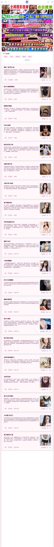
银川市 (29, 56)
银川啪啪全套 (8, 202)
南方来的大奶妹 (8, 338)
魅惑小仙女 (7, 241)
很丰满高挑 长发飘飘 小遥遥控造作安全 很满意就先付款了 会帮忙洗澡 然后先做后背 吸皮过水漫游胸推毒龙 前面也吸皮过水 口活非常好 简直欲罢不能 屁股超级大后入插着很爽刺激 (21, 303)
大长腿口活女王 (8, 415)
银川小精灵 (7, 318)
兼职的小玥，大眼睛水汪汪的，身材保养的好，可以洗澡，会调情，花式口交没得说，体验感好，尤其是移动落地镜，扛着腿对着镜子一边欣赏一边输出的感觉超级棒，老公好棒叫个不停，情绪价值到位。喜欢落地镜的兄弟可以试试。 (21, 361)
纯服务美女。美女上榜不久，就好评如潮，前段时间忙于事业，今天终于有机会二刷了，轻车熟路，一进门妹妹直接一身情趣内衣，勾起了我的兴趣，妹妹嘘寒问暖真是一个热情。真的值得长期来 (21, 110)
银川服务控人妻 (8, 434)
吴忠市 (5, 56)
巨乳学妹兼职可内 (9, 222)
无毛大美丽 (7, 125)
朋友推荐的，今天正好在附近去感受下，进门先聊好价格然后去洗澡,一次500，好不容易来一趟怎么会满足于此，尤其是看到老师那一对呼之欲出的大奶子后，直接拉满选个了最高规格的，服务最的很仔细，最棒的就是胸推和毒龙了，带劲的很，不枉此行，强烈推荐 (21, 400)
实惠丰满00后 (8, 164)
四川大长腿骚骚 (8, 280)
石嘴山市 (18, 56)
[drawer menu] (2, 2)
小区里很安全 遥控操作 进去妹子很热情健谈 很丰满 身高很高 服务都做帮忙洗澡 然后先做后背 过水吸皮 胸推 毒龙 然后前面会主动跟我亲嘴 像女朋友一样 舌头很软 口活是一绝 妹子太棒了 (21, 284)
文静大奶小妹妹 (8, 183)
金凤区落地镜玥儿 (9, 357)
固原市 (24, 56)
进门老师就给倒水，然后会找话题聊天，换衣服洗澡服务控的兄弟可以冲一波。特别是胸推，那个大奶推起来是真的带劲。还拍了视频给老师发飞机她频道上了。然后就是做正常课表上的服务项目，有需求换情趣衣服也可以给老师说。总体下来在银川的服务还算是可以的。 (21, 342)
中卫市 (11, 56)
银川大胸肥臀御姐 (9, 86)
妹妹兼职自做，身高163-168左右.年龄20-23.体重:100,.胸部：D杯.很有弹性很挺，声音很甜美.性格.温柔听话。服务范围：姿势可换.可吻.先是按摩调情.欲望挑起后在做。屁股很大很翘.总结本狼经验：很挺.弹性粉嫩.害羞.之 (21, 187)
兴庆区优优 (7, 376)
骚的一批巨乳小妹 (9, 67)
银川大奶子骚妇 (8, 396)
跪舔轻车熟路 (8, 106)
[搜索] (5, 2)
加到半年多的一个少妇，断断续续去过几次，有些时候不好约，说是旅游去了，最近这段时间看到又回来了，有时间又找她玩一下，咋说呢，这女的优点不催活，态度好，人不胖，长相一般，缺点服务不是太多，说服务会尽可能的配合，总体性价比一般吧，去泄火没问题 (21, 439)
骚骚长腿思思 (8, 299)
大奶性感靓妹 (8, 260)
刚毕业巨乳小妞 (8, 144)
